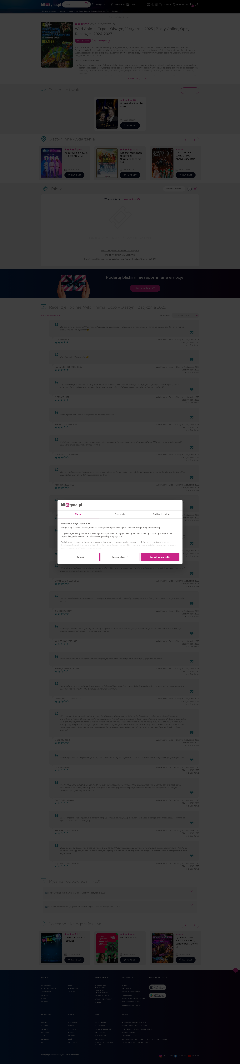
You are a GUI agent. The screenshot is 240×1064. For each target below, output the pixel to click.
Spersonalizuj (118, 557)
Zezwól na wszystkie (160, 557)
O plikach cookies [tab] (161, 514)
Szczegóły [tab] (120, 514)
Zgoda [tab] (78, 514)
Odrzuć (80, 557)
